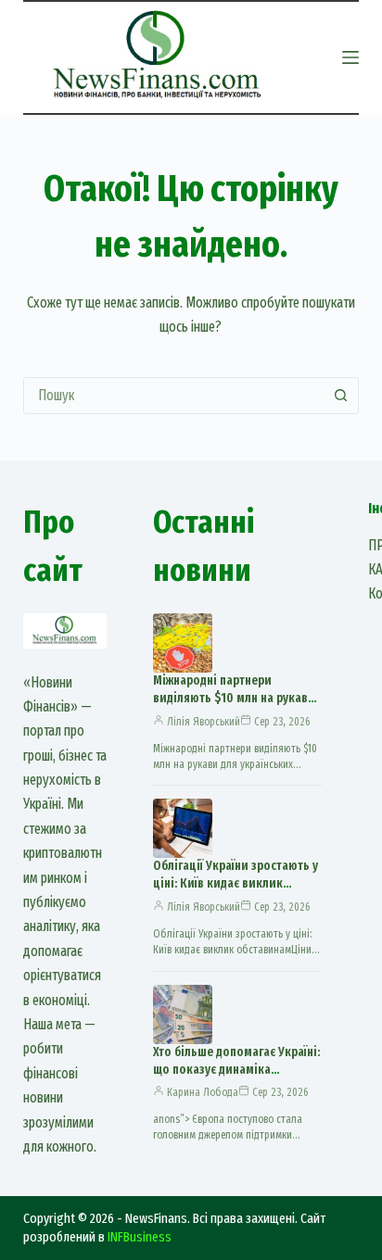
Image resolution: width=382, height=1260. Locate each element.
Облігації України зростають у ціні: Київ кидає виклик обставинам (235, 883)
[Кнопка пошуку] (340, 395)
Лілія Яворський (203, 721)
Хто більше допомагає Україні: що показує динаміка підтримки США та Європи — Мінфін (236, 1078)
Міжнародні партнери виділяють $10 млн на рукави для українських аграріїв (234, 698)
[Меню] (350, 57)
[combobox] (174, 395)
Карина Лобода (202, 1092)
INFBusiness (140, 1236)
